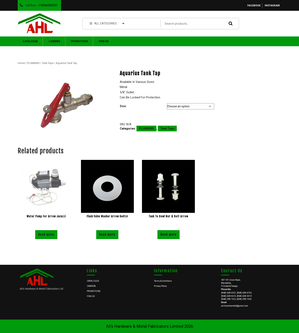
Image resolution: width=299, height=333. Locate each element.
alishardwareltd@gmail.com (234, 306)
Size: (123, 106)
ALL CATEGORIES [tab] (105, 23)
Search (230, 23)
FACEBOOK (254, 5)
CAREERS (54, 41)
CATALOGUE (30, 41)
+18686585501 (47, 4)
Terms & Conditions (163, 281)
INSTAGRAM (272, 5)
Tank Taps (47, 63)
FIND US (103, 41)
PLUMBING (33, 63)
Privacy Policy (160, 286)
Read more (46, 234)
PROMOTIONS (79, 41)
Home (21, 63)
